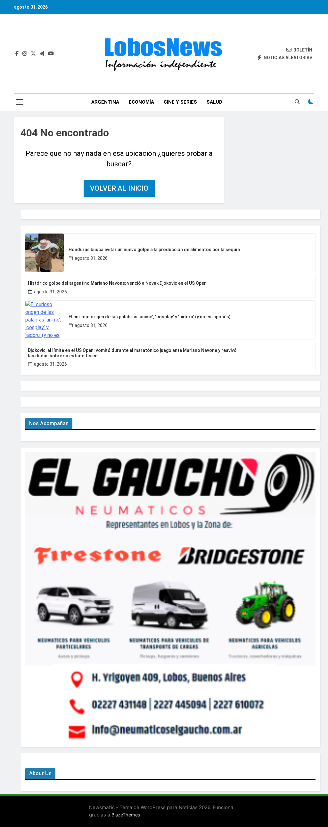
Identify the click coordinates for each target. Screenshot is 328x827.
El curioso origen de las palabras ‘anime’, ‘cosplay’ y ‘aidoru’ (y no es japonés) (150, 316)
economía (141, 102)
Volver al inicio (119, 188)
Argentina (105, 102)
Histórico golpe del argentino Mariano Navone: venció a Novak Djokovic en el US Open (117, 283)
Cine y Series (180, 102)
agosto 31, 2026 (91, 258)
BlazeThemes (125, 814)
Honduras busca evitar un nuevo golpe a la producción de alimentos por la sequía (154, 249)
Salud (214, 102)
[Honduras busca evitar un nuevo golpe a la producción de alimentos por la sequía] (44, 253)
